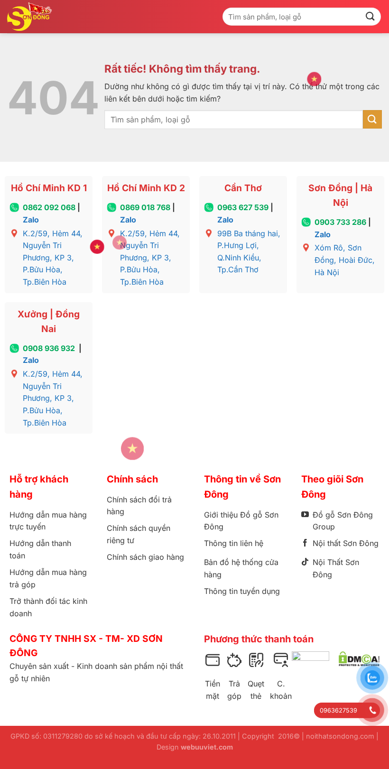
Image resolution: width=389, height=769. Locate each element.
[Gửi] (370, 16)
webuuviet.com (207, 747)
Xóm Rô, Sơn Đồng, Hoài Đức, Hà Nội (345, 260)
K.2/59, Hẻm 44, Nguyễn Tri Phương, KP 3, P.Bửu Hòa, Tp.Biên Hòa (53, 258)
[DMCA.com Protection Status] (359, 659)
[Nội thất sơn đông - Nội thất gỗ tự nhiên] (31, 16)
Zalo (31, 219)
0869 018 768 (145, 207)
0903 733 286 (340, 222)
